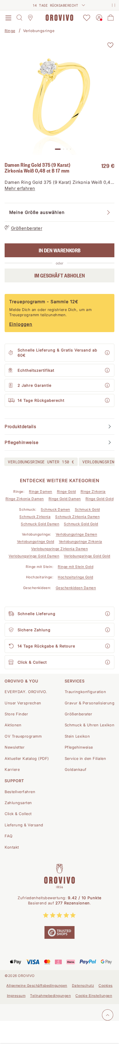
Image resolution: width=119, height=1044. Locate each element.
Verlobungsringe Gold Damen (34, 556)
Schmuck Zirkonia (35, 516)
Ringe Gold (66, 491)
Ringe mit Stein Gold (75, 566)
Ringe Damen (40, 491)
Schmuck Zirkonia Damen (77, 516)
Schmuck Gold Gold (81, 524)
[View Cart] (110, 17)
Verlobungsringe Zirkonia (80, 541)
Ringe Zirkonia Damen (24, 499)
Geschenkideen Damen (76, 588)
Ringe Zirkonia (93, 491)
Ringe (10, 30)
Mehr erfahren (20, 188)
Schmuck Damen (55, 509)
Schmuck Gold (87, 509)
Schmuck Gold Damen (40, 524)
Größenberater (26, 228)
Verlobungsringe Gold (35, 541)
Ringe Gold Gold (99, 499)
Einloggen (20, 324)
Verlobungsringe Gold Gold (87, 556)
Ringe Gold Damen (65, 499)
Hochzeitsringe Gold (75, 577)
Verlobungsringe (39, 30)
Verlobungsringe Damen (76, 534)
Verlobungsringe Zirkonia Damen (59, 549)
